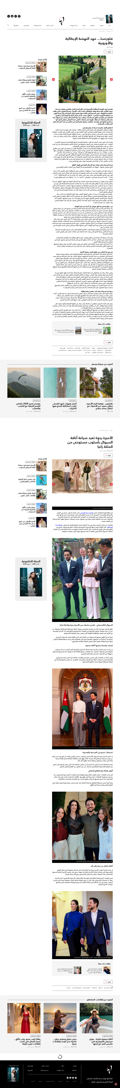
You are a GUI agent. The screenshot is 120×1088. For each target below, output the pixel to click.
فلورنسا (93, 348)
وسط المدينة (70, 348)
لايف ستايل (49, 25)
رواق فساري (62, 348)
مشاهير (92, 25)
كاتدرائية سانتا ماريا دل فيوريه (75, 350)
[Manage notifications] (115, 1084)
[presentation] (111, 79)
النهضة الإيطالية (86, 348)
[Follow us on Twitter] (8, 16)
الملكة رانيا (94, 988)
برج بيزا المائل (108, 352)
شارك (109, 52)
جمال (84, 25)
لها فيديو (26, 25)
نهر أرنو (94, 350)
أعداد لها (75, 1081)
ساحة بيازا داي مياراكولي (97, 352)
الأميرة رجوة (107, 988)
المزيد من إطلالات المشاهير (100, 999)
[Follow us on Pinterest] (19, 16)
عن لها (67, 1081)
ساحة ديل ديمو (87, 350)
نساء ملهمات (74, 25)
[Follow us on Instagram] (15, 16)
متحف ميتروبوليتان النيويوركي (104, 348)
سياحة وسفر (102, 31)
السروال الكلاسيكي (77, 988)
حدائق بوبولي (108, 350)
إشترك (40, 1081)
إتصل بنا (60, 1081)
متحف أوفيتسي (62, 350)
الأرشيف (33, 1081)
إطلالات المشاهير (103, 430)
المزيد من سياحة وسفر (102, 364)
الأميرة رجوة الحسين (86, 513)
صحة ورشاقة (37, 25)
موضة (101, 25)
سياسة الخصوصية (50, 1081)
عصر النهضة (100, 350)
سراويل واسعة (86, 988)
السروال (100, 988)
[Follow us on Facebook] (70, 1078)
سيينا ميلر (87, 352)
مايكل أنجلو (77, 348)
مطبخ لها (16, 25)
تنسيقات (68, 988)
